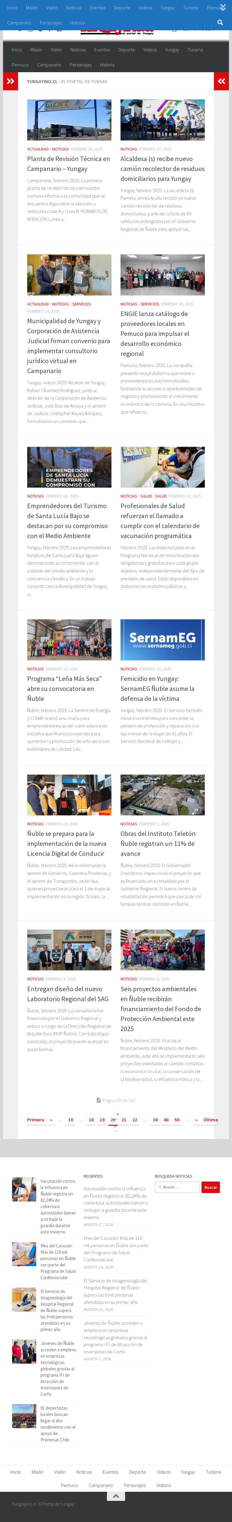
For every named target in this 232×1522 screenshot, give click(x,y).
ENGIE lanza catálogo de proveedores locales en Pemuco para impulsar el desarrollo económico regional (155, 333)
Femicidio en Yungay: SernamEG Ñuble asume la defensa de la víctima (158, 688)
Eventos (97, 8)
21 (123, 1120)
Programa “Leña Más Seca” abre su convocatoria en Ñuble (64, 688)
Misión (32, 8)
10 (70, 1120)
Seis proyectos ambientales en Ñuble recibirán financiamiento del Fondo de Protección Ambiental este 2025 (161, 1009)
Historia (77, 23)
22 (134, 1120)
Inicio (12, 8)
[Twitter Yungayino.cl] (194, 1508)
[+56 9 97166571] (215, 1508)
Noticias (73, 8)
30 (155, 1120)
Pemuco (20, 65)
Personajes (51, 23)
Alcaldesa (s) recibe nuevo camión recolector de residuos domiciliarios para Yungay (163, 168)
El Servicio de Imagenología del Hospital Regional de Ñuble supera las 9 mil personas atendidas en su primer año (56, 1310)
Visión (51, 8)
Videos (145, 8)
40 (166, 1120)
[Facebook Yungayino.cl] (183, 1508)
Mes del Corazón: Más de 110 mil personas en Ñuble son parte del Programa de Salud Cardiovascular (116, 1249)
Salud (146, 496)
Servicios (81, 304)
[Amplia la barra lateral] (10, 81)
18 (91, 1120)
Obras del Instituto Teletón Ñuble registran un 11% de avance (158, 843)
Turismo (191, 8)
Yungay (168, 8)
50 (177, 1120)
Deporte (122, 8)
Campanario (19, 23)
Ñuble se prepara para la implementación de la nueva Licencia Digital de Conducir (67, 843)
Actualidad (38, 149)
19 (102, 1120)
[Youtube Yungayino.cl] (205, 1508)
